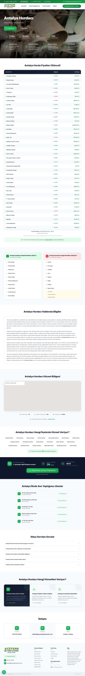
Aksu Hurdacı (20, 438)
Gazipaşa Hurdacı (14, 441)
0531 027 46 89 (37, 1)
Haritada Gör (25, 1)
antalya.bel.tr (51, 419)
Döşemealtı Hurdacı (53, 438)
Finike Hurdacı (76, 438)
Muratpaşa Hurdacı (61, 445)
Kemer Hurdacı (60, 441)
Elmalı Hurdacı (65, 438)
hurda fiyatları (48, 239)
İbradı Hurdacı (39, 441)
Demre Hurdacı (41, 438)
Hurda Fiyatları (46, 6)
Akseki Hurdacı (9, 438)
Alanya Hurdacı (30, 438)
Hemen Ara (11, 28)
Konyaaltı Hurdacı (12, 445)
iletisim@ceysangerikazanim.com (73, 1)
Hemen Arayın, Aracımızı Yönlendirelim (44, 470)
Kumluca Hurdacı (37, 445)
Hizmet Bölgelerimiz (34, 6)
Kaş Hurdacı (50, 441)
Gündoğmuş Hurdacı (28, 441)
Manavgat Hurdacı (49, 445)
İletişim (55, 6)
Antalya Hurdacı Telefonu (72, 6)
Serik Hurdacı (73, 445)
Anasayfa (23, 6)
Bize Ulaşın (25, 28)
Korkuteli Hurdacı (25, 445)
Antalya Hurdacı (11, 656)
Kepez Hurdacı (71, 441)
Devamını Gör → (38, 666)
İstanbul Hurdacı (54, 653)
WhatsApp (47, 1)
